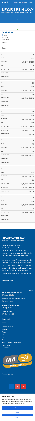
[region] (17, 407)
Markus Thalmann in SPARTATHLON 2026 (12, 292)
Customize (17, 412)
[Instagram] (5, 2)
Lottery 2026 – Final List (8, 311)
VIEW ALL (31, 290)
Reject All (17, 417)
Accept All (17, 408)
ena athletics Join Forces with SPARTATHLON (13, 299)
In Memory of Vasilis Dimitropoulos (10, 305)
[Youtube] (7, 2)
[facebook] (2, 2)
